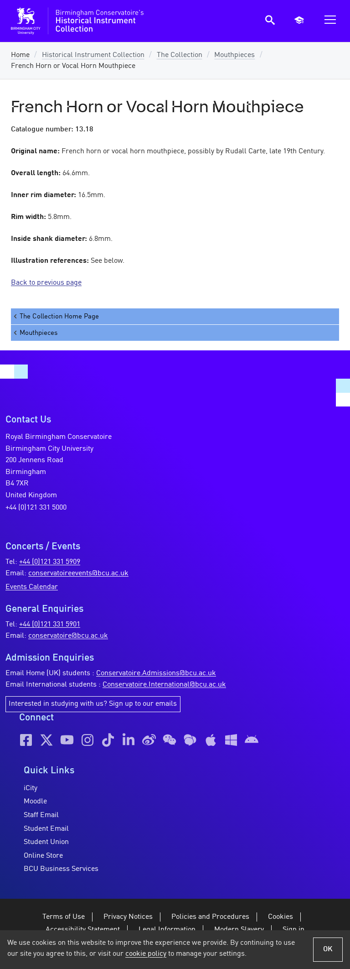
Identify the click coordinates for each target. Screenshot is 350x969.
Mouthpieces (234, 55)
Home (20, 55)
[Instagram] (87, 740)
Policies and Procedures (210, 917)
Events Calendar (31, 587)
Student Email (46, 829)
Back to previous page (46, 283)
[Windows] (231, 740)
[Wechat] (169, 740)
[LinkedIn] (128, 740)
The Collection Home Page (59, 316)
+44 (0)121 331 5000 (36, 507)
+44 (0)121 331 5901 (49, 624)
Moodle (35, 801)
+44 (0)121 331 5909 (49, 562)
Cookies (280, 917)
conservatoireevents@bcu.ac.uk (78, 573)
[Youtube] (67, 740)
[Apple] (210, 740)
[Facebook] (26, 740)
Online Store (43, 856)
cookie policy (145, 954)
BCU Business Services (61, 869)
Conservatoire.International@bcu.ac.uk (164, 684)
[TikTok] (108, 740)
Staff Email (41, 815)
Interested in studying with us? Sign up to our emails (93, 704)
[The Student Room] (190, 740)
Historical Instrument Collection (93, 55)
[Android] (251, 740)
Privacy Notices (128, 917)
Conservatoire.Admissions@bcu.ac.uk (156, 673)
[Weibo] (149, 740)
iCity (30, 788)
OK (328, 949)
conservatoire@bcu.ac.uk (68, 636)
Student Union (46, 842)
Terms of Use (63, 917)
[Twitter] (46, 740)
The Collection (179, 55)
